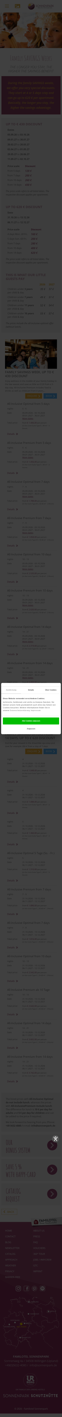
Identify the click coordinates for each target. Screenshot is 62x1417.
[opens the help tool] (55, 1138)
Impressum (36, 711)
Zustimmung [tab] (11, 690)
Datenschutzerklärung (20, 711)
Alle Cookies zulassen (31, 721)
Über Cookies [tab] (51, 690)
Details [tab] (31, 690)
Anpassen (31, 729)
